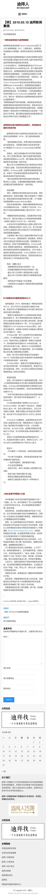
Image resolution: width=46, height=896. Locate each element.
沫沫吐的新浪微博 (9, 853)
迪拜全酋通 (6, 871)
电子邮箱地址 (8, 678)
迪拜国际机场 (7, 875)
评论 (5, 637)
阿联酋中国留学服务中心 (11, 884)
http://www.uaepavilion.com (20, 530)
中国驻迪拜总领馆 (9, 848)
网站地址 (6, 688)
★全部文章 (13, 601)
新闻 (24, 601)
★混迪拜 (19, 601)
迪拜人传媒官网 (8, 857)
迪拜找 (4, 880)
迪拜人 (23, 4)
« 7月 (4, 771)
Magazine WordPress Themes (17, 893)
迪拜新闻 (35, 601)
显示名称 (6, 668)
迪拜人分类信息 (8, 862)
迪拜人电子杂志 (8, 866)
